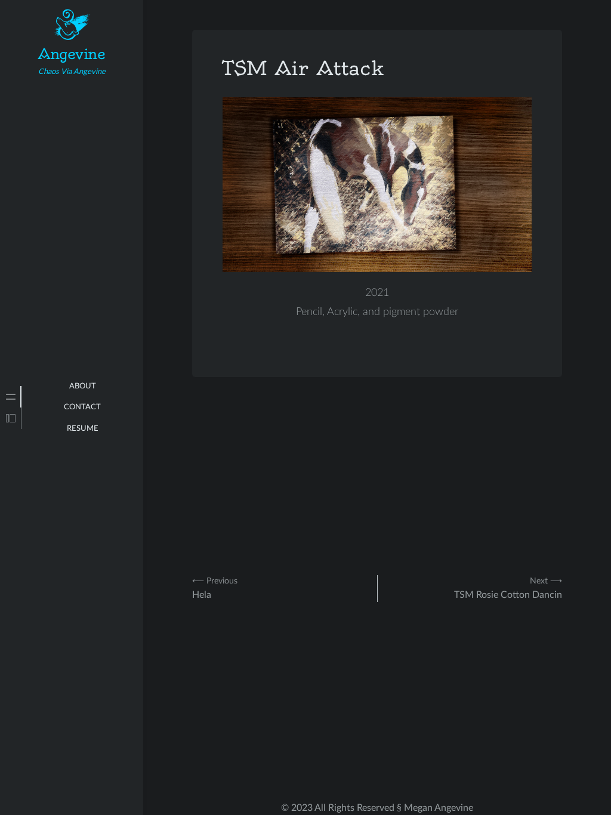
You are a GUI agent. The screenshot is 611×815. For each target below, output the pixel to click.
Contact (82, 407)
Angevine (71, 54)
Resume (82, 429)
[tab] (10, 396)
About (82, 386)
